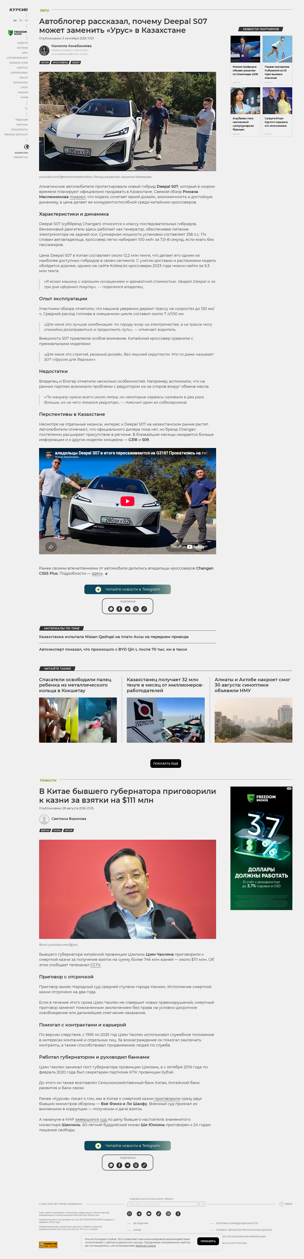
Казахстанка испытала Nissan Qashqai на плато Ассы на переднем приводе (114, 637)
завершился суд (91, 1119)
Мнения (23, 92)
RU (15, 20)
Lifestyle (22, 67)
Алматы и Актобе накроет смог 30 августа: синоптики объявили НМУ (252, 685)
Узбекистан (20, 157)
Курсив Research (17, 58)
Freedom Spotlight (16, 134)
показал (77, 197)
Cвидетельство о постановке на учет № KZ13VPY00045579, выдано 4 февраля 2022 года (77, 1221)
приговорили (166, 1098)
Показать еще (165, 763)
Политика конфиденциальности (237, 1223)
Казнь (57, 830)
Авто (25, 53)
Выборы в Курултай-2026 (231, 1243)
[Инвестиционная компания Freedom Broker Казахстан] (17, 33)
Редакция (22, 119)
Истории (22, 48)
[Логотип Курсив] (18, 9)
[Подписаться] (202, 1204)
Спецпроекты (19, 129)
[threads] (168, 1213)
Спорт (24, 87)
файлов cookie (146, 1245)
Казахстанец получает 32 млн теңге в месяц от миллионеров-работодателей (165, 685)
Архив (24, 97)
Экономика (20, 82)
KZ (26, 20)
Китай (45, 62)
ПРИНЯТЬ (208, 1241)
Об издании (140, 1223)
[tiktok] (158, 1213)
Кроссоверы (60, 62)
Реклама (22, 124)
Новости (22, 43)
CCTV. (95, 965)
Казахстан (21, 152)
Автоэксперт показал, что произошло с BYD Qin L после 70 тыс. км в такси (113, 649)
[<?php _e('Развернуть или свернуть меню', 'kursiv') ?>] (26, 147)
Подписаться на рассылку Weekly (152, 1199)
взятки (45, 830)
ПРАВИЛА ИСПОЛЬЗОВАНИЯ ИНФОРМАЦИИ (241, 1236)
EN (20, 20)
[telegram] (139, 1213)
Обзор (75, 62)
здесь (97, 573)
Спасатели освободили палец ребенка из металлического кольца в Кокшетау (75, 685)
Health (23, 77)
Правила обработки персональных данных (244, 1230)
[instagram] (129, 1213)
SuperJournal (19, 72)
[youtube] (148, 1213)
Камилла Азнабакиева (71, 46)
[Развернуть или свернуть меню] (26, 108)
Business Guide (19, 62)
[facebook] (178, 1213)
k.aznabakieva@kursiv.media (69, 54)
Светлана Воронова (68, 819)
